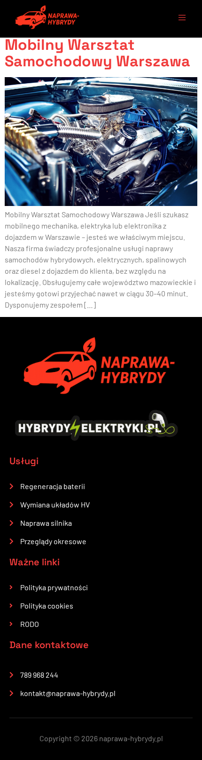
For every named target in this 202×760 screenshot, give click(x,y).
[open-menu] (178, 19)
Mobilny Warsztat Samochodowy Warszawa (97, 53)
